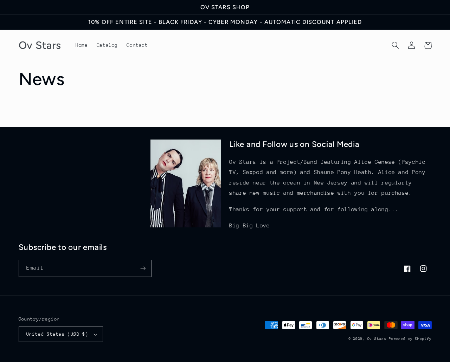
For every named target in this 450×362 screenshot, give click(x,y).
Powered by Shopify (410, 339)
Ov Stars (376, 339)
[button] (395, 45)
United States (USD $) (57, 334)
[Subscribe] (143, 268)
